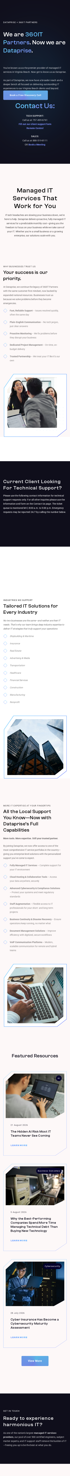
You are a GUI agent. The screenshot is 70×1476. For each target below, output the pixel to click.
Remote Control (35, 128)
